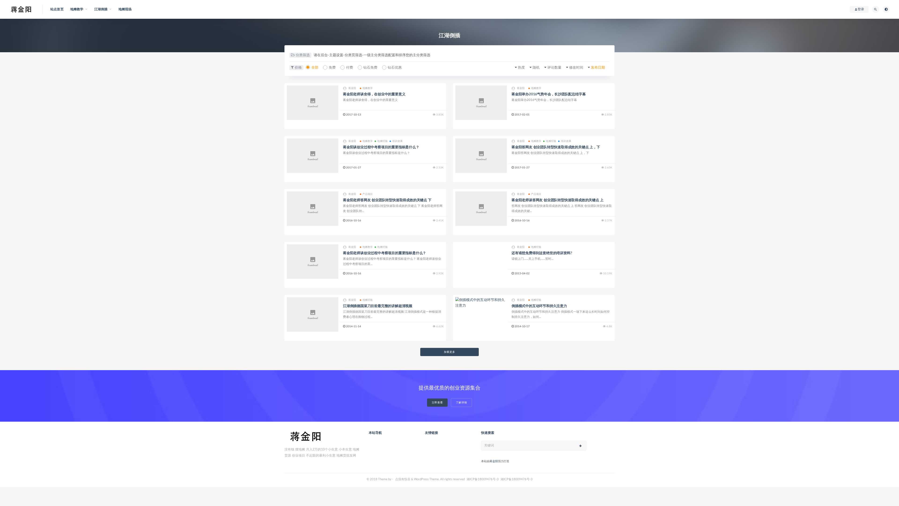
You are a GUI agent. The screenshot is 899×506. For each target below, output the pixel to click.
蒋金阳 (352, 88)
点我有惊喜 (402, 479)
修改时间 (576, 67)
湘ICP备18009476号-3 (483, 479)
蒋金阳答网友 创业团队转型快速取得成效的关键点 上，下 (556, 147)
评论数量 (554, 67)
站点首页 (57, 9)
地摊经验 (382, 141)
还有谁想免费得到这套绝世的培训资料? (542, 253)
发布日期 (598, 67)
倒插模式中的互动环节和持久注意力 (539, 306)
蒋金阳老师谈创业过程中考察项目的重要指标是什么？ (384, 253)
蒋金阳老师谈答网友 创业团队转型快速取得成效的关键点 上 (557, 200)
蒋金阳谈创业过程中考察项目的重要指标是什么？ (381, 147)
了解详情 (461, 402)
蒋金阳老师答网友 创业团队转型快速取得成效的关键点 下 (387, 200)
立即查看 (437, 402)
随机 (536, 67)
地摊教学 (367, 88)
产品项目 (367, 194)
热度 (521, 67)
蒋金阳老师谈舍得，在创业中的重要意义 (374, 94)
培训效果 (397, 141)
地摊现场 (125, 9)
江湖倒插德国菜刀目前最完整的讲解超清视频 (377, 306)
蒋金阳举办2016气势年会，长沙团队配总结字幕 (549, 94)
